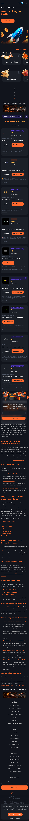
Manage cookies (15, 818)
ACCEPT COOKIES (15, 814)
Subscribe (14, 418)
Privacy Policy (16, 811)
